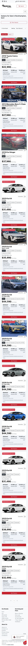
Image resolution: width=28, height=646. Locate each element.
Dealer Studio (10, 644)
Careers (4, 630)
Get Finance (14, 82)
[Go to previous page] (11, 600)
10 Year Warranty (19, 618)
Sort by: (13, 28)
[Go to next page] (17, 600)
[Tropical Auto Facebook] (3, 1)
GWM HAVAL (5, 618)
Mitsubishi (4, 615)
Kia (2, 613)
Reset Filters (4, 34)
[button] (25, 11)
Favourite (20, 54)
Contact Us (5, 629)
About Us (4, 627)
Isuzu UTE (4, 616)
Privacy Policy (5, 632)
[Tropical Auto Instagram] (4, 1)
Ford (3, 611)
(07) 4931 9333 (21, 1)
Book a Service (19, 613)
